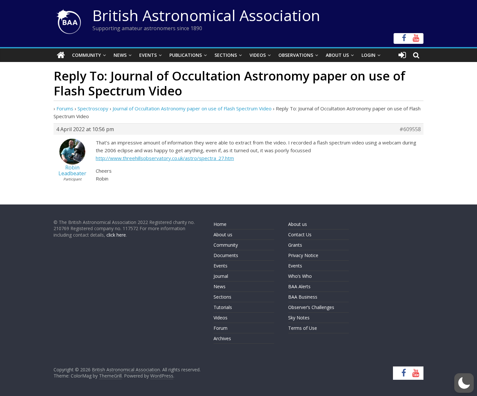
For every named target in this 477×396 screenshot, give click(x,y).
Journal (221, 276)
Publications (185, 55)
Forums (64, 108)
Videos (258, 55)
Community (86, 55)
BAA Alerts (299, 286)
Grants (295, 245)
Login (368, 55)
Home (220, 224)
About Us (337, 55)
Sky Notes (299, 318)
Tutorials (223, 307)
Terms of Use (302, 328)
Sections (225, 55)
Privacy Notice (303, 255)
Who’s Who (300, 276)
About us (223, 234)
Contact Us (300, 234)
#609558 (410, 129)
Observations (295, 55)
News (120, 55)
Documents (226, 255)
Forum (220, 328)
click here (116, 235)
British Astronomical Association (206, 15)
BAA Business (302, 297)
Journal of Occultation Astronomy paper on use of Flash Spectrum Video (192, 108)
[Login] (402, 55)
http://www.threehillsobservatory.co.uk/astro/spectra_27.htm (165, 158)
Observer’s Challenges (311, 307)
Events (148, 55)
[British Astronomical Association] (61, 55)
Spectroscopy (93, 108)
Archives (222, 338)
